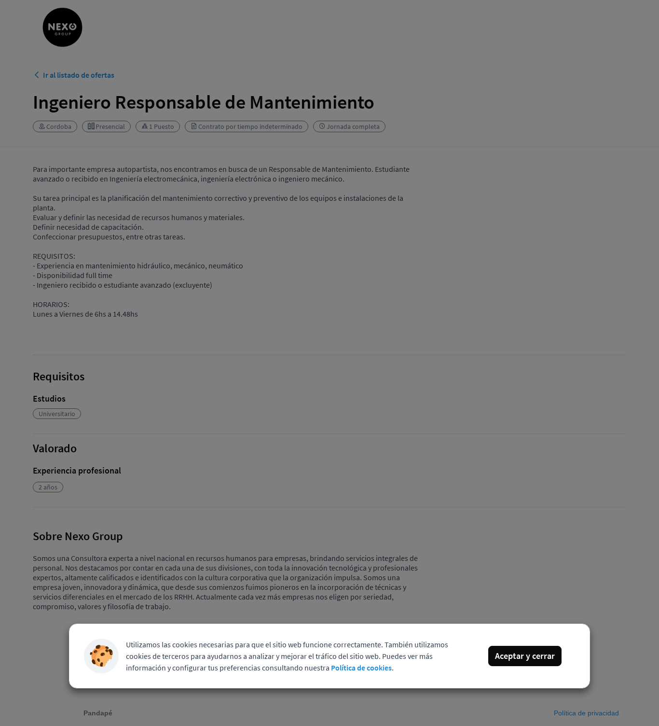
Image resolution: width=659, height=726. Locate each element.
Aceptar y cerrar (525, 655)
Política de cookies (361, 667)
